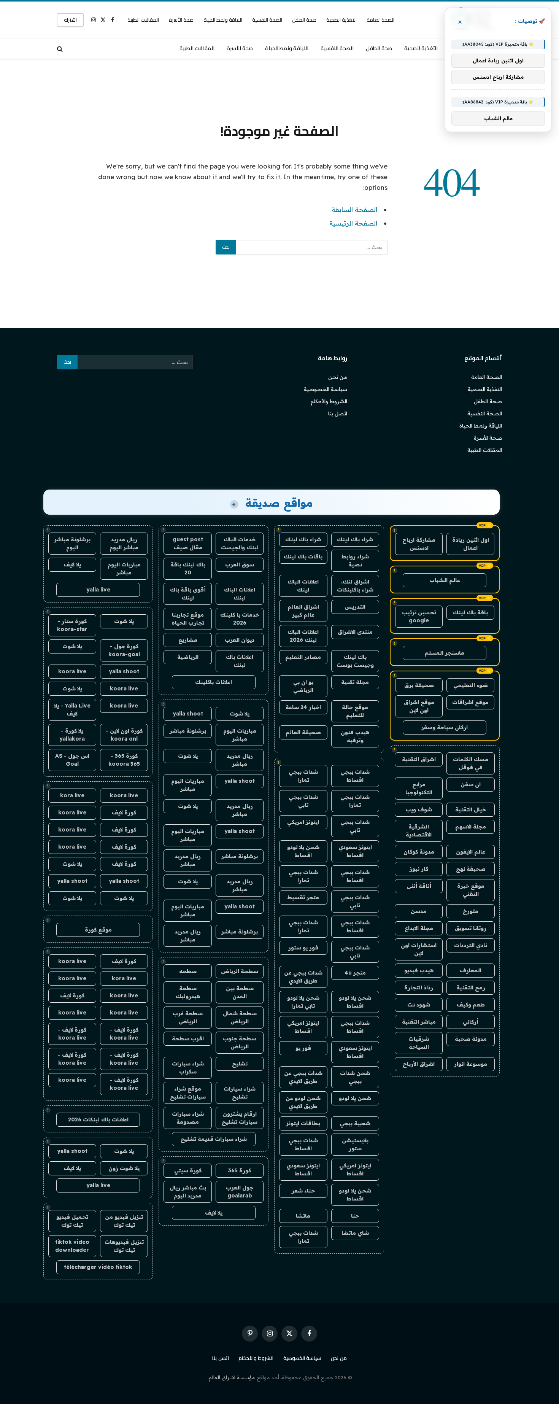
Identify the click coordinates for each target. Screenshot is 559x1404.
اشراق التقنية (419, 759)
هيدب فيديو (419, 970)
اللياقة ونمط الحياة (222, 19)
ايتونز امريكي (303, 822)
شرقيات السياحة (418, 1042)
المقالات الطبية (143, 19)
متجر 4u (355, 972)
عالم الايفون (470, 851)
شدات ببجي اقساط (355, 775)
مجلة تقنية (355, 682)
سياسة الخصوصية (325, 389)
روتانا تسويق (470, 928)
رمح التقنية (470, 987)
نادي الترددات (470, 945)
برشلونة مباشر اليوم (72, 543)
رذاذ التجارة (418, 987)
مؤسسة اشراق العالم (231, 1377)
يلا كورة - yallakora (72, 734)
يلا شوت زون (124, 1168)
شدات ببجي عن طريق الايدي (303, 976)
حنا (355, 1215)
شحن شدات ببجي (355, 1077)
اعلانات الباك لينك (303, 585)
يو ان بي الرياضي (303, 686)
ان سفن (471, 784)
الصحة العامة (381, 19)
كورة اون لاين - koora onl (124, 734)
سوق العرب (239, 564)
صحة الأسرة (181, 19)
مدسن (419, 911)
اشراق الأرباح (419, 1064)
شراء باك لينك (355, 539)
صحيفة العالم (303, 732)
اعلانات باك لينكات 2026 (98, 1119)
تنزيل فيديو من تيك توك (124, 1220)
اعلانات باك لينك (239, 661)
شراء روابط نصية (355, 560)
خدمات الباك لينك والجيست (240, 543)
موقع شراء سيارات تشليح (188, 1092)
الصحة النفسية (267, 19)
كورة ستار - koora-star (72, 625)
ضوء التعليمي (470, 685)
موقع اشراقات (470, 702)
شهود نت (418, 1004)
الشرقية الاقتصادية (419, 830)
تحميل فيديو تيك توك (72, 1220)
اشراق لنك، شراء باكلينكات (355, 585)
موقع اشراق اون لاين (419, 706)
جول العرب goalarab (239, 1191)
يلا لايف (213, 1212)
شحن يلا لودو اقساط (303, 851)
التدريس (355, 606)
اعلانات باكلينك (213, 682)
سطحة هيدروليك (188, 992)
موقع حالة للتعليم (355, 711)
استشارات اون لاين (419, 949)
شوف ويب (418, 809)
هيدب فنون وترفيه (355, 736)
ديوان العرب (239, 639)
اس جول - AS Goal (72, 759)
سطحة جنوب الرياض (239, 1042)
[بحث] (60, 48)
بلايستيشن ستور (355, 1144)
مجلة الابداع (419, 928)
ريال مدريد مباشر (240, 759)
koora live (72, 671)
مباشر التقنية (419, 1021)
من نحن (337, 377)
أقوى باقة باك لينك (188, 593)
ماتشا (303, 1215)
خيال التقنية (470, 809)
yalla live (98, 589)
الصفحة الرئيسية (353, 223)
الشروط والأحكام (329, 401)
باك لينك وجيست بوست (355, 661)
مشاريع (187, 639)
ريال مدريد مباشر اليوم (124, 543)
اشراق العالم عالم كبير (303, 610)
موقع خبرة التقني (470, 889)
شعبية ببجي (355, 1123)
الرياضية (188, 657)
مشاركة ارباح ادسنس (418, 543)
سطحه (188, 971)
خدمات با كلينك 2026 (239, 618)
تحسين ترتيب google (419, 616)
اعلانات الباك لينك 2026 (303, 635)
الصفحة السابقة (354, 209)
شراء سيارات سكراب (188, 1067)
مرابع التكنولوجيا (418, 788)
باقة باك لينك (470, 612)
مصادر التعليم (303, 657)
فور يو (303, 1048)
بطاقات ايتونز (303, 1123)
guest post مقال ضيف (188, 543)
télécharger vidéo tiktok (98, 1267)
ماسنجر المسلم (444, 652)
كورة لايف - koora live (124, 1033)
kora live (72, 795)
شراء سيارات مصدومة (188, 1117)
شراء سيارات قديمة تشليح (214, 1138)
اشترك (70, 19)
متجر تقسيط (303, 897)
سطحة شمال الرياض (240, 1017)
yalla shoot (188, 713)
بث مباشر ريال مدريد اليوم (188, 1191)
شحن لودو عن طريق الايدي (303, 1102)
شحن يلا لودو (355, 1098)
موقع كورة (98, 929)
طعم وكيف (471, 1004)
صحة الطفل (304, 19)
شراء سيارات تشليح (240, 1092)
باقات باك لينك (303, 556)
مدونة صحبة (471, 1038)
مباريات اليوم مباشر (239, 734)
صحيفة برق (419, 685)
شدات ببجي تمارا (303, 775)
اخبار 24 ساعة (303, 707)
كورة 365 (239, 1170)
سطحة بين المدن (240, 992)
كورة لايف (124, 812)
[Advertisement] (279, 89)
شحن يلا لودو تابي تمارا (303, 1001)
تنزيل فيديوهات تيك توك (124, 1246)
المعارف (470, 970)
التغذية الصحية (341, 19)
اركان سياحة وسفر (444, 727)
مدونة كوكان (418, 851)
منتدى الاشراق (355, 631)
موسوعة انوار (470, 1064)
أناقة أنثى (419, 885)
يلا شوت (239, 713)
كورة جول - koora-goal (124, 650)
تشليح (240, 1063)
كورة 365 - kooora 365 (124, 759)
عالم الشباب (444, 580)
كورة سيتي (188, 1170)
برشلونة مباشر (188, 730)
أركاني (470, 1021)
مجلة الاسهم (470, 826)
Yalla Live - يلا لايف (72, 709)
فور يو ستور (303, 947)
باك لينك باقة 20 (187, 568)
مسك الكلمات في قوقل (470, 763)
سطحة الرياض (239, 971)
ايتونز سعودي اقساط (355, 851)
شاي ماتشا (355, 1232)
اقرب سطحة (188, 1038)
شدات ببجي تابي (303, 800)
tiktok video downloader (72, 1246)
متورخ (470, 911)
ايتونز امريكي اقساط (303, 1026)
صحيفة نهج (471, 868)
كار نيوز (419, 868)
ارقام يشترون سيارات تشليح (239, 1117)
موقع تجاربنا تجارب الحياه (188, 618)
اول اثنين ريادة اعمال (470, 543)
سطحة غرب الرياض (188, 1017)
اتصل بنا (337, 413)
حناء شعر (303, 1190)
